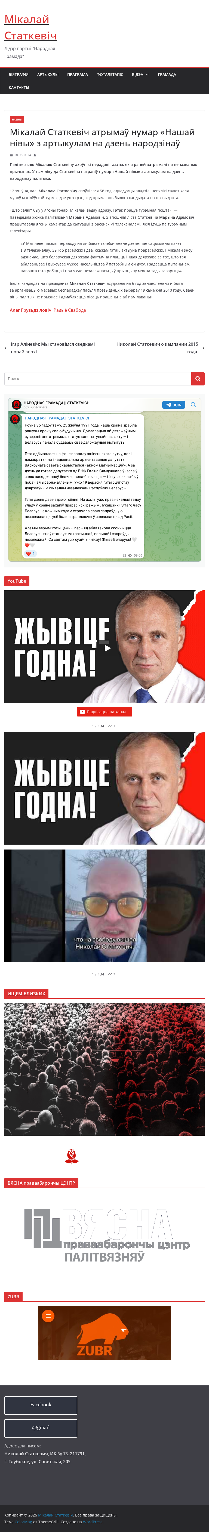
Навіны (17, 119)
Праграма (77, 74)
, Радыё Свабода (48, 310)
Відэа (137, 74)
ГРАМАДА (167, 74)
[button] (146, 74)
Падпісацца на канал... (108, 711)
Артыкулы (48, 74)
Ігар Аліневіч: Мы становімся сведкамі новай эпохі (53, 348)
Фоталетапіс (110, 74)
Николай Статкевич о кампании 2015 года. (157, 348)
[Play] (107, 648)
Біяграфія (19, 74)
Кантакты (19, 87)
